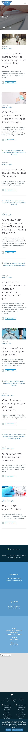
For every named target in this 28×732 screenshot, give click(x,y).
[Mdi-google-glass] (16, 695)
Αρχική (6, 699)
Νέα (9, 343)
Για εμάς (13, 699)
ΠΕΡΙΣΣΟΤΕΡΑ (10, 82)
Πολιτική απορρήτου (17, 729)
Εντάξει (8, 729)
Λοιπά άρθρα (10, 395)
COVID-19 (4, 48)
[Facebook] (12, 695)
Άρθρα (10, 48)
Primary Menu (25, 3)
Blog (14, 701)
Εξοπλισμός (6, 701)
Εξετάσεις (21, 699)
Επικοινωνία (21, 701)
